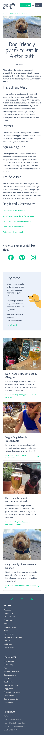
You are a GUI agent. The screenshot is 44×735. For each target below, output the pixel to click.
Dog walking (8, 702)
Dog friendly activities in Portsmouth (18, 216)
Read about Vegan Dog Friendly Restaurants (17, 456)
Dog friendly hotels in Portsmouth (17, 221)
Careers (7, 641)
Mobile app (8, 644)
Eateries (24, 13)
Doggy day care (10, 675)
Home (4, 13)
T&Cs (6, 623)
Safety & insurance (11, 685)
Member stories (10, 627)
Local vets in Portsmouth (13, 226)
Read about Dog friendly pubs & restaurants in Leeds (17, 523)
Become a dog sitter (11, 671)
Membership (8, 665)
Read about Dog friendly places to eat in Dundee (20, 586)
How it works (12, 325)
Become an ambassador (13, 637)
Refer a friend (9, 634)
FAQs (6, 716)
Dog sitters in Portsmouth (14, 210)
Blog (5, 668)
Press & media (9, 617)
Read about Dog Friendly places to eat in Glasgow (20, 396)
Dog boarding (9, 695)
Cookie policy (9, 647)
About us (7, 610)
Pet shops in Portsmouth (13, 232)
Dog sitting (8, 678)
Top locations (9, 682)
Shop (6, 630)
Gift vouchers (9, 613)
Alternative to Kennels (12, 692)
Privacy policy (9, 620)
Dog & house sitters (11, 699)
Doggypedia (13, 13)
